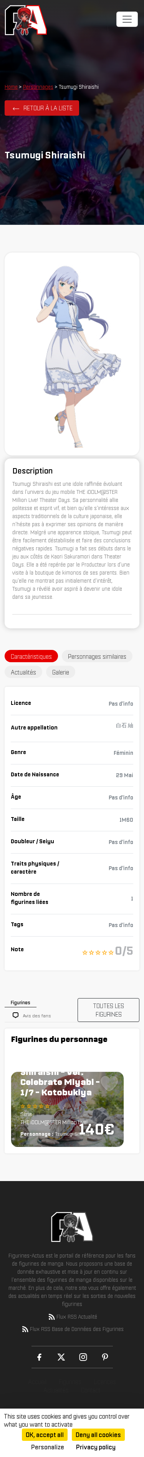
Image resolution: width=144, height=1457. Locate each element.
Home (11, 86)
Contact (91, 1390)
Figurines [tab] (20, 1002)
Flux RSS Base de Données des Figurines (77, 1329)
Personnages (38, 86)
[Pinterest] (105, 1357)
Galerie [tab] (60, 672)
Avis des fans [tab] (37, 1015)
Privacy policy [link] (96, 1447)
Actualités (56, 1390)
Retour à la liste (48, 108)
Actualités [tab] (23, 672)
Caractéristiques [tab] (31, 656)
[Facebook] (39, 1357)
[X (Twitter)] (61, 1357)
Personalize (47, 1447)
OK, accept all (45, 1435)
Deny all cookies (98, 1435)
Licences (105, 1382)
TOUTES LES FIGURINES (108, 1010)
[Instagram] (83, 1357)
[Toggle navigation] (127, 19)
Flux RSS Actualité (76, 1316)
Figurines (70, 1382)
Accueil (37, 1382)
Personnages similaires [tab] (97, 656)
